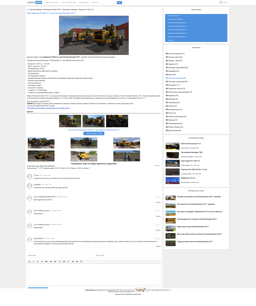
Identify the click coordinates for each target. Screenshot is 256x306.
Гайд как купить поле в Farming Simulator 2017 (194, 242)
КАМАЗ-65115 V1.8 (188, 178)
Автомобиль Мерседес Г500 (191, 152)
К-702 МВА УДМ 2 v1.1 (122, 147)
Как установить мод (69, 2)
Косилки (171, 120)
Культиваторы (173, 109)
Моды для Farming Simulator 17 (177, 26)
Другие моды (173, 130)
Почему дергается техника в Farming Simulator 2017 (197, 219)
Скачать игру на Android (175, 19)
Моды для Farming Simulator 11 (177, 36)
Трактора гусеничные (176, 82)
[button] (29, 261)
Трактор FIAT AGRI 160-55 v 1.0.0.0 (194, 169)
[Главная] (27, 9)
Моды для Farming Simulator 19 (177, 22)
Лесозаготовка (185, 148)
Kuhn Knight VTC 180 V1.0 (190, 161)
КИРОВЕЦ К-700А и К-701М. (39, 147)
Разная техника (174, 127)
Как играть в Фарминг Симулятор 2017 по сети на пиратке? (199, 212)
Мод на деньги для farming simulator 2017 (193, 227)
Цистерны (172, 99)
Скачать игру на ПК (174, 15)
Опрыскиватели (174, 123)
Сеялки (171, 106)
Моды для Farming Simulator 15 (177, 29)
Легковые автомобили (176, 68)
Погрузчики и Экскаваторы (178, 92)
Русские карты (173, 57)
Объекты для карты (175, 116)
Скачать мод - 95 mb (94, 133)
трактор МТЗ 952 (121, 160)
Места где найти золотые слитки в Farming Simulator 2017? (199, 234)
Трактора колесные (47, 166)
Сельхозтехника (185, 165)
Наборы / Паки (173, 61)
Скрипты (171, 64)
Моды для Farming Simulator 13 (177, 33)
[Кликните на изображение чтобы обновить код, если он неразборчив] (140, 289)
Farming (34, 2)
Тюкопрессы (173, 102)
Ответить (158, 202)
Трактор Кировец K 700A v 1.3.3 (84, 147)
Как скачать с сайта (52, 2)
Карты (170, 75)
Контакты (95, 2)
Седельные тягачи (175, 89)
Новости (170, 40)
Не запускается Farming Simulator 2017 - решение (196, 204)
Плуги (170, 113)
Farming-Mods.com (90, 290)
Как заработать (84, 2)
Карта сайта (137, 294)
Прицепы (171, 96)
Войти (225, 2)
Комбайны (172, 71)
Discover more (70, 241)
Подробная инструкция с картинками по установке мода (48, 108)
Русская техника (174, 54)
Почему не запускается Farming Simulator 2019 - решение (199, 197)
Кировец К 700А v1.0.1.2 (81, 160)
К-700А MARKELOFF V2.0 (38, 160)
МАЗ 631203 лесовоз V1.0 (190, 144)
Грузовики (172, 85)
